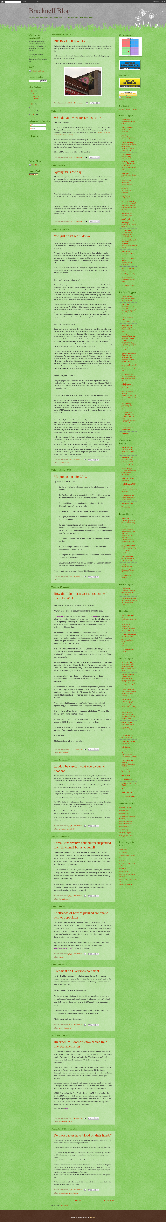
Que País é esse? (126, 198)
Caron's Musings (127, 374)
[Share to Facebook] (97, 103)
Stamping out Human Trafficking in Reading (128, 273)
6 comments (78, 459)
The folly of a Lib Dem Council (128, 122)
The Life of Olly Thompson (126, 130)
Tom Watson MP (127, 556)
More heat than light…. (129, 572)
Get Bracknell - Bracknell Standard (127, 817)
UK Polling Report (125, 833)
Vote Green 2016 (127, 215)
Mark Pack (125, 304)
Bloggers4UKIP (127, 589)
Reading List (126, 251)
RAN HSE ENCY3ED (128, 724)
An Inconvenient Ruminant (127, 731)
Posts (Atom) (64, 1205)
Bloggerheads (126, 699)
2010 (33, 111)
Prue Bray (125, 135)
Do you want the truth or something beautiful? (129, 242)
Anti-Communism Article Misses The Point (129, 756)
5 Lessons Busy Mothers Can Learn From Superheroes (129, 472)
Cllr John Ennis (127, 230)
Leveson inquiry (64, 1193)
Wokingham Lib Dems (126, 836)
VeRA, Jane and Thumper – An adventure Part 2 (129, 369)
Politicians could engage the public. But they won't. (129, 602)
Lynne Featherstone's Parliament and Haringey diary (129, 355)
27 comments (78, 221)
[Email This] (91, 103)
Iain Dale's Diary (127, 447)
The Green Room (127, 640)
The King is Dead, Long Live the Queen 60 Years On (129, 397)
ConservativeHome (128, 495)
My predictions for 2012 (70, 476)
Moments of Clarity (128, 570)
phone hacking (73, 1193)
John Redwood (127, 120)
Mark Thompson (127, 127)
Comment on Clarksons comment (76, 970)
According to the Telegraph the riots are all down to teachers (128, 407)
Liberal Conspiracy (128, 689)
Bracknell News (124, 810)
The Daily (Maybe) (128, 649)
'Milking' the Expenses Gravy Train (128, 254)
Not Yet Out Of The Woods (128, 260)
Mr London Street (128, 285)
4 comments (78, 896)
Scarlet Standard (127, 530)
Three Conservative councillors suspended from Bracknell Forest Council (82, 844)
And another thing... (128, 545)
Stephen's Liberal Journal (127, 393)
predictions (62, 580)
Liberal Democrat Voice (127, 319)
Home (78, 1200)
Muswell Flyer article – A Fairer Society (129, 360)
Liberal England (127, 296)
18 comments (78, 157)
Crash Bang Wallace (128, 741)
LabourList (125, 518)
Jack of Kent (126, 770)
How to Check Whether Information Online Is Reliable (129, 693)
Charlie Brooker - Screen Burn (127, 856)
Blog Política (126, 196)
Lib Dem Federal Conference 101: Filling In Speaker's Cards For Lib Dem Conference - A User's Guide (129, 346)
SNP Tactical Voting (128, 796)
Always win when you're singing (127, 429)
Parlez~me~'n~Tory (128, 478)
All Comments (36, 129)
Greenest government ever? (128, 280)
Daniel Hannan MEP (129, 484)
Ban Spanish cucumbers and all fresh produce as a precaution (129, 422)
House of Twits (124, 826)
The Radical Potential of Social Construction (129, 629)
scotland (69, 829)
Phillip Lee (68, 1121)
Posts (33, 125)
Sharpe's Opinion (127, 722)
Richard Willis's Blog (129, 202)
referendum (62, 829)
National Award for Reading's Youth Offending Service (127, 234)
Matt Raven (125, 433)
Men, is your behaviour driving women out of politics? (129, 378)
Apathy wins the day (68, 171)
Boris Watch (123, 852)
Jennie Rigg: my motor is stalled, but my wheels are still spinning (128, 337)
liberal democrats (64, 463)
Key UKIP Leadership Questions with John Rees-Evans (128, 592)
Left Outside (126, 747)
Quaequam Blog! (127, 325)
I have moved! (126, 772)
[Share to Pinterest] (99, 103)
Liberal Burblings (127, 143)
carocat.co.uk (126, 188)
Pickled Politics (127, 712)
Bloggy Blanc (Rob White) (128, 616)
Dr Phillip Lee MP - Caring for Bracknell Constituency (129, 164)
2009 (33, 114)
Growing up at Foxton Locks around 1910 (128, 299)
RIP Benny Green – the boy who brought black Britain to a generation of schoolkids (129, 489)
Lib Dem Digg (123, 829)
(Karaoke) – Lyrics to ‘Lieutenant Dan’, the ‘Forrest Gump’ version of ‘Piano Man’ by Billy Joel (129, 705)
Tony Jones (125, 173)
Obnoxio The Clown (128, 753)
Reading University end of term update (129, 620)
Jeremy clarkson (64, 1028)
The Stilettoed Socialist (126, 577)
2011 (60, 752)
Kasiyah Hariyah (127, 566)
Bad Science (123, 849)
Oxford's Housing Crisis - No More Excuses (129, 387)
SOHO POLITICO (128, 792)
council (67, 899)
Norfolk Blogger (127, 403)
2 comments (78, 749)
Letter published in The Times (129, 168)
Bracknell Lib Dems (125, 807)
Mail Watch (122, 860)
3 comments (78, 576)
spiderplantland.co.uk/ (129, 365)
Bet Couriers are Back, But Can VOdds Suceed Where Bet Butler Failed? (129, 550)
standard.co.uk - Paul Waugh (129, 784)
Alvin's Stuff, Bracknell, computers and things (129, 221)
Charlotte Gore (127, 779)
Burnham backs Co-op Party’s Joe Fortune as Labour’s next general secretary (128, 523)
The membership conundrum (127, 263)
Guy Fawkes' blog (127, 663)
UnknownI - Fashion (125, 884)
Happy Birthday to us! (128, 321)
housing (61, 957)
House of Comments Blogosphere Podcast (125, 822)
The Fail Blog (123, 871)
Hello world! (125, 480)
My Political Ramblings (126, 626)
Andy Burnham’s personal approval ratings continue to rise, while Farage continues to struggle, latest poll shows (129, 681)
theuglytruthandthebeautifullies (129, 246)
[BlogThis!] (93, 103)
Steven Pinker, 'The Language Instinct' (127, 183)
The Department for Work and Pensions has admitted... (129, 644)
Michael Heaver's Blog (129, 598)
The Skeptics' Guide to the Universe (127, 875)
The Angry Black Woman (127, 761)
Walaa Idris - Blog (128, 457)
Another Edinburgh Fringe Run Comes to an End (129, 451)
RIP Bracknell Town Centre (72, 41)
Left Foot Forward (128, 674)
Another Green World (129, 634)
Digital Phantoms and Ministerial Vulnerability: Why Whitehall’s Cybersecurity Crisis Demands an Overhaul (128, 536)
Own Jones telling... (127, 737)
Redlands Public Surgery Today (129, 176)
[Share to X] (95, 103)
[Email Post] (86, 103)
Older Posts (109, 1200)
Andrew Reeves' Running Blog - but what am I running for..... (128, 415)
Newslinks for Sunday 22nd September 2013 (128, 498)
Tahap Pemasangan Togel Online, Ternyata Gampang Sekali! (129, 716)
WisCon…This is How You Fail (128, 765)
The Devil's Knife (127, 735)
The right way (126, 154)
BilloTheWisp (126, 728)
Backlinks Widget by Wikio (128, 109)
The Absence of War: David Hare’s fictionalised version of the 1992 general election (129, 310)
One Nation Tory (127, 503)
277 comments (78, 103)
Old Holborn (126, 775)
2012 (33, 104)
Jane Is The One (127, 181)
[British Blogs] (34, 165)
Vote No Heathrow (127, 636)
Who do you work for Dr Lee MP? (77, 117)
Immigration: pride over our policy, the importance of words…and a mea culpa (129, 147)
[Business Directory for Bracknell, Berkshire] (33, 174)
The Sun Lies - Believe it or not (127, 880)
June (34, 94)
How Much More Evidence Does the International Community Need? (127, 462)
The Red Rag (126, 507)
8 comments (78, 954)
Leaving (124, 749)
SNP (73, 829)
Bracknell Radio (124, 813)
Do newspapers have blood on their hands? (83, 1135)
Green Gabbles (127, 278)
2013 (33, 91)
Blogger (92, 1217)
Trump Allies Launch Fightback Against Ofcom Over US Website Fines (129, 667)
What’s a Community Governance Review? (128, 138)
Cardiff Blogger (127, 469)
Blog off (124, 651)
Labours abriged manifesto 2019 (126, 157)
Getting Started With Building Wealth (128, 559)
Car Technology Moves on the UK (129, 225)
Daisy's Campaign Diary (128, 269)
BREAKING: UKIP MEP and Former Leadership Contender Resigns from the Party (129, 206)
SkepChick (122, 868)
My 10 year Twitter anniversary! (127, 191)
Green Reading (127, 213)
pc (70, 1028)
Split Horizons (126, 384)
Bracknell (62, 899)
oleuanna (125, 789)
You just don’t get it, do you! (73, 235)
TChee (124, 564)
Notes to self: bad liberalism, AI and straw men (129, 329)
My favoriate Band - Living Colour (127, 864)
